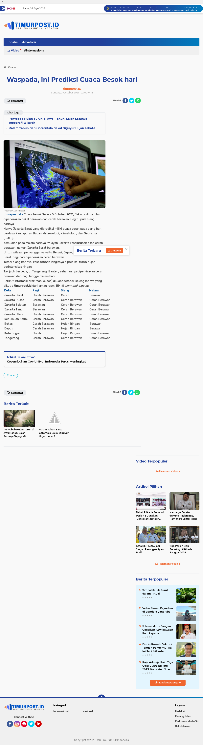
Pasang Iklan (183, 716)
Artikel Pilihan (149, 486)
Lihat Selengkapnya (167, 682)
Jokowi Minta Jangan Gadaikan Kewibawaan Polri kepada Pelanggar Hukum (157, 629)
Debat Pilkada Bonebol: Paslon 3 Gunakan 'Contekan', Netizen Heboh (150, 516)
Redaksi (180, 711)
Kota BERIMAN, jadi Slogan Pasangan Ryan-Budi (150, 549)
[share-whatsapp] (138, 100)
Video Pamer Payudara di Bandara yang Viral (157, 609)
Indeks (12, 42)
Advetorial (29, 42)
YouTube (41, 729)
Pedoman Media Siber (188, 721)
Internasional (35, 50)
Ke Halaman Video (166, 471)
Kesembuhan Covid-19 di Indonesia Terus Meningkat (46, 361)
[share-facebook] (125, 100)
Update (115, 250)
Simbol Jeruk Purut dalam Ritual (155, 591)
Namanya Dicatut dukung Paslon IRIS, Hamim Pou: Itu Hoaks (183, 515)
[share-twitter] (131, 100)
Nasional (87, 711)
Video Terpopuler (152, 461)
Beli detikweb (183, 726)
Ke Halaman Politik (167, 563)
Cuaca (10, 375)
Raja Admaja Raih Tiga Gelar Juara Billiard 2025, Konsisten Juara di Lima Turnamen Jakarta (157, 665)
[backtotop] (101, 698)
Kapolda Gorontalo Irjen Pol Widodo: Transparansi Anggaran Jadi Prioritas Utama (155, 8)
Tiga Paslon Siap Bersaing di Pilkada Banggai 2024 (180, 549)
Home (11, 8)
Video (15, 50)
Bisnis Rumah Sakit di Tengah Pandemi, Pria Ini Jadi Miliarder (157, 647)
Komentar (17, 100)
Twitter (33, 729)
